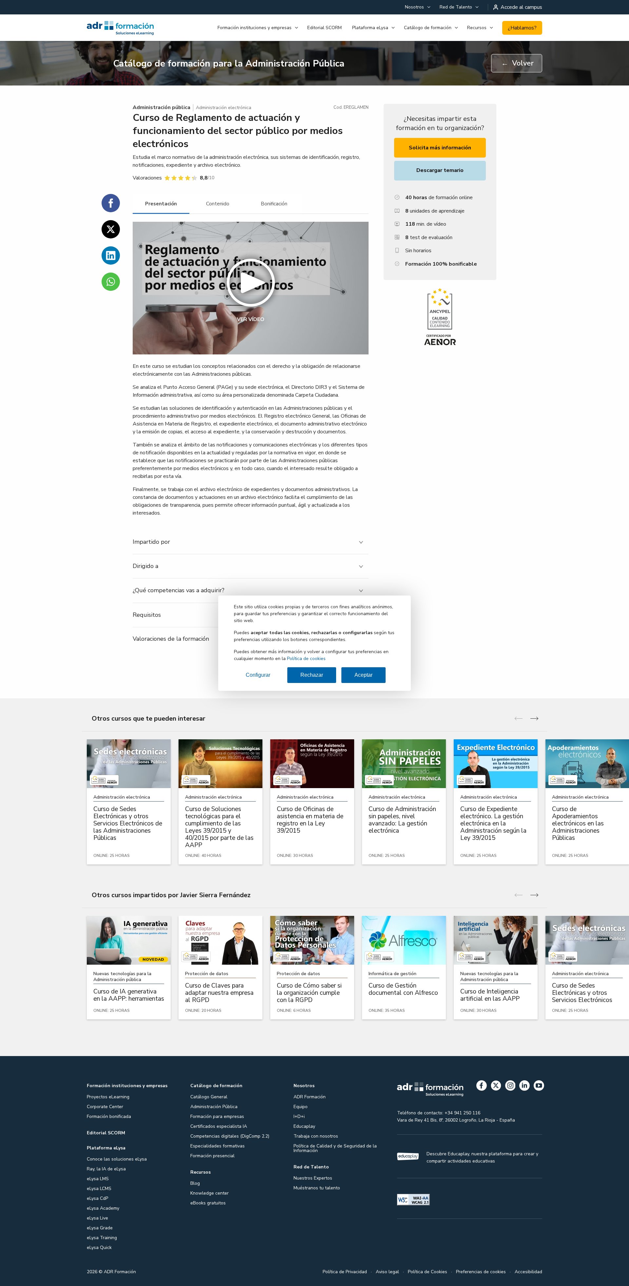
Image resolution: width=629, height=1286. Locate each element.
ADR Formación (310, 1097)
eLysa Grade (100, 1228)
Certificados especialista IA (218, 1126)
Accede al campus (521, 7)
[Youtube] (539, 1086)
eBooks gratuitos (208, 1203)
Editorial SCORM (324, 28)
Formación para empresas (217, 1116)
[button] (251, 288)
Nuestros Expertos (313, 1178)
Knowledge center (209, 1193)
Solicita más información (440, 147)
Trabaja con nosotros (316, 1136)
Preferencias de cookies (481, 1272)
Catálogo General (208, 1097)
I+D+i (299, 1116)
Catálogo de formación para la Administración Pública (228, 63)
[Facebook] (481, 1086)
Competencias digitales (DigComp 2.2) (229, 1136)
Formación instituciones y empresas (255, 28)
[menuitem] (417, 7)
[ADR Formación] (121, 28)
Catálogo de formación (427, 28)
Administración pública (161, 107)
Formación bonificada (109, 1116)
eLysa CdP (97, 1198)
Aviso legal (387, 1272)
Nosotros (414, 7)
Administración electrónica (223, 107)
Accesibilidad (528, 1272)
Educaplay (304, 1126)
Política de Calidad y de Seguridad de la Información (335, 1148)
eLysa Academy (103, 1208)
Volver (517, 63)
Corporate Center (105, 1107)
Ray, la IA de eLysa (106, 1169)
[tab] (161, 204)
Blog (195, 1183)
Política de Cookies (427, 1272)
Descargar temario (440, 170)
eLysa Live (97, 1218)
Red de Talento (456, 7)
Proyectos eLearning (108, 1097)
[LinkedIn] (524, 1086)
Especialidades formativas (217, 1146)
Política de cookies (306, 658)
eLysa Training (102, 1238)
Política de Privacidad (345, 1272)
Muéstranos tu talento (317, 1188)
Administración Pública (214, 1107)
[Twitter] (496, 1086)
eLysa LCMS (99, 1188)
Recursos (476, 28)
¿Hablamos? (522, 27)
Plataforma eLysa (370, 28)
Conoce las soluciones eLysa (117, 1159)
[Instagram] (510, 1086)
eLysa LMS (98, 1179)
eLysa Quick (99, 1247)
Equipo (301, 1107)
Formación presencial (212, 1156)
